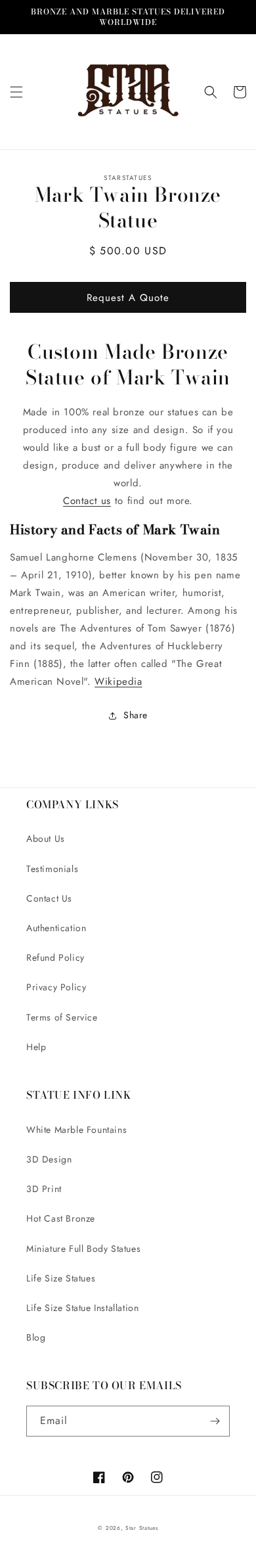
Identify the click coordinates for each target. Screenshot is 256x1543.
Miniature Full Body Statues (83, 1248)
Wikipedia (118, 681)
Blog (35, 1337)
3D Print (44, 1188)
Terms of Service (62, 1017)
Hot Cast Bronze (60, 1218)
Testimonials (52, 868)
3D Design (49, 1159)
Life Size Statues (60, 1278)
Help (36, 1046)
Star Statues (141, 1528)
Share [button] (135, 715)
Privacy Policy (56, 987)
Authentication (56, 927)
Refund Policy (55, 957)
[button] (16, 92)
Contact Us (49, 898)
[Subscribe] (214, 1421)
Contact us (87, 501)
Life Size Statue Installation (82, 1307)
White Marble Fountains (76, 1129)
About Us (45, 838)
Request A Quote (128, 297)
